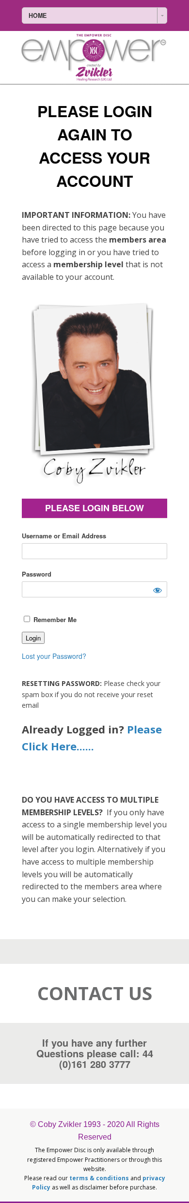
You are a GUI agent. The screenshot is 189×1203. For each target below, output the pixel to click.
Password (36, 574)
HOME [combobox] (38, 15)
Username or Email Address (64, 535)
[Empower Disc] (94, 57)
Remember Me (54, 619)
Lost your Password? (54, 656)
